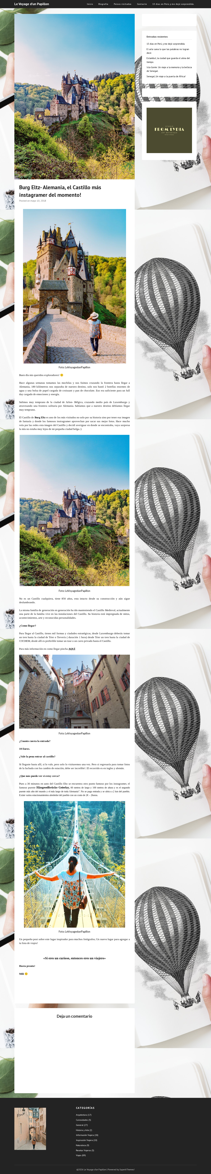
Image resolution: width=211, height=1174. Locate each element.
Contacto (142, 4)
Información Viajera (85, 1135)
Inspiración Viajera (84, 1140)
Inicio (90, 4)
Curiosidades (82, 1120)
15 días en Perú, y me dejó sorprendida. (173, 4)
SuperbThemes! (127, 1169)
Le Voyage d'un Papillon (31, 4)
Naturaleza (81, 1145)
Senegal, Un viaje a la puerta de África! (166, 76)
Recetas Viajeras (83, 1150)
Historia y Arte (82, 1130)
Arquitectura (81, 1114)
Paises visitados (122, 4)
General (79, 1125)
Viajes (78, 1155)
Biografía (103, 4)
